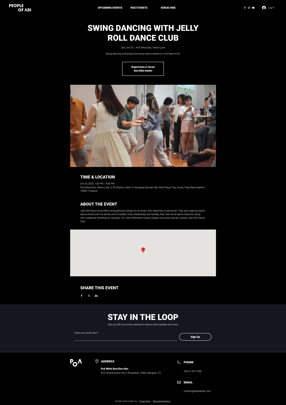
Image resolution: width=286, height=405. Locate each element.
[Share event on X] (89, 295)
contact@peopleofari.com (197, 391)
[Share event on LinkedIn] (96, 295)
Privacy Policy (145, 401)
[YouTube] (253, 7)
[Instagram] (249, 7)
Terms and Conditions (161, 401)
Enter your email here (86, 333)
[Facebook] (244, 7)
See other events (143, 70)
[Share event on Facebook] (81, 295)
